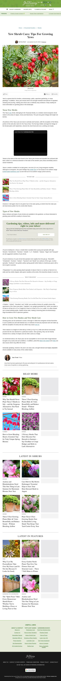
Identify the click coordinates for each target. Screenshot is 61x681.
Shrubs (40, 28)
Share (6, 94)
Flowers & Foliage (40, 9)
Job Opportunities (17, 643)
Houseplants (28, 9)
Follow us (48, 94)
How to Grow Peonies (30, 643)
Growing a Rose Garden (30, 638)
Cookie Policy (54, 662)
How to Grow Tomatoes (30, 632)
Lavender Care (30, 640)
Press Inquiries (17, 640)
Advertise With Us (17, 638)
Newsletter (55, 94)
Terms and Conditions (32, 662)
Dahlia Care (30, 646)
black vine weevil (45, 341)
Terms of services (22, 238)
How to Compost (43, 643)
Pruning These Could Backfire (36, 13)
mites (54, 341)
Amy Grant (23, 42)
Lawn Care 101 (44, 638)
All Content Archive (17, 646)
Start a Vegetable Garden (43, 646)
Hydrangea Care (30, 630)
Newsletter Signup (17, 635)
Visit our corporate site (52, 676)
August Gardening (15, 9)
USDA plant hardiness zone (11, 171)
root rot (37, 324)
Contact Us (17, 632)
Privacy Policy (44, 662)
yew (10, 113)
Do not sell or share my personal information (30, 664)
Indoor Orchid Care (30, 635)
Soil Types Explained (43, 640)
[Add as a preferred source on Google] (30, 670)
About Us (17, 630)
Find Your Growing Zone (43, 630)
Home (20, 28)
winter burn (33, 169)
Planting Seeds (44, 632)
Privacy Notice (46, 238)
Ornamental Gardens (29, 28)
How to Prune (43, 635)
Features (44, 42)
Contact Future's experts (17, 662)
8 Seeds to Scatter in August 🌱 (18, 13)
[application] (30, 143)
